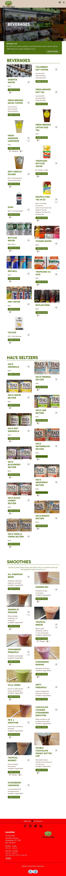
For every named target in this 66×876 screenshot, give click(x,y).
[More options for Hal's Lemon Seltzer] (28, 398)
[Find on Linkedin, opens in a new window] (41, 826)
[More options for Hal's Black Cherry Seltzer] (28, 500)
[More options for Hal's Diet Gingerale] (28, 431)
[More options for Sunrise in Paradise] (28, 612)
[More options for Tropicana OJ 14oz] (56, 274)
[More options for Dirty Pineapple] (56, 687)
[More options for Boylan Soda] (56, 308)
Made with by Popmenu (21, 821)
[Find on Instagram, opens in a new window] (30, 826)
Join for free (52, 51)
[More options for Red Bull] (28, 274)
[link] (14, 90)
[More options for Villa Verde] (28, 688)
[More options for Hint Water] (28, 304)
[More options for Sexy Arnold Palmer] (28, 174)
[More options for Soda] (28, 210)
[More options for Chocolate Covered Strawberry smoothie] (56, 710)
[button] (19, 80)
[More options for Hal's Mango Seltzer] (56, 518)
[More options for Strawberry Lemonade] (28, 785)
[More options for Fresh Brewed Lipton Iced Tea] (56, 127)
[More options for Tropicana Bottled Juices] (56, 163)
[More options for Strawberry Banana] (56, 664)
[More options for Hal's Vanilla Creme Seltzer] (28, 536)
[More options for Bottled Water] (28, 240)
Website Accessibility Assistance (33, 866)
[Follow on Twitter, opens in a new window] (10, 858)
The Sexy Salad (48, 834)
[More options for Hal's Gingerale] (28, 367)
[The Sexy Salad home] (8, 4)
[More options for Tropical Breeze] (56, 625)
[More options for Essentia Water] (28, 82)
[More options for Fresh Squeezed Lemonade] (28, 138)
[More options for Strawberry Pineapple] (28, 652)
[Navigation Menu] (64, 2)
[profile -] (60, 2)
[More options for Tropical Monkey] (28, 760)
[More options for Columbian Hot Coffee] (56, 69)
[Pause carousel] (64, 40)
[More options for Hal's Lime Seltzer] (56, 413)
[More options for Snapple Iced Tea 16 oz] (56, 199)
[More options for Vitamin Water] (56, 244)
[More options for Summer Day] (56, 590)
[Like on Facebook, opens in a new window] (25, 826)
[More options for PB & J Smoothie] (28, 722)
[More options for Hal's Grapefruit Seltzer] (56, 482)
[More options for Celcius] (28, 335)
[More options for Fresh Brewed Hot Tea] (56, 92)
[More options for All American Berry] (28, 577)
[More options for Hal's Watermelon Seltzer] (56, 446)
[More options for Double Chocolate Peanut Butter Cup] (56, 750)
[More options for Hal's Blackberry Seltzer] (28, 464)
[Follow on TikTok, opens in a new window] (35, 826)
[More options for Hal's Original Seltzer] (56, 379)
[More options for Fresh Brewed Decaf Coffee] (28, 103)
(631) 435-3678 (10, 843)
